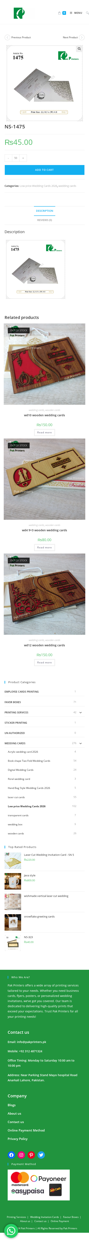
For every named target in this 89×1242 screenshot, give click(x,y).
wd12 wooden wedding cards (44, 645)
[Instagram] (21, 1155)
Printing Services (16, 712)
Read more (44, 432)
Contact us (18, 1032)
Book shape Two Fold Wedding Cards (29, 761)
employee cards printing (22, 691)
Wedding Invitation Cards (44, 1217)
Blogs (12, 1105)
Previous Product (21, 37)
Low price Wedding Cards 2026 (38, 186)
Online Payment (60, 1221)
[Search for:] (86, 13)
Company (17, 1096)
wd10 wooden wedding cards (44, 415)
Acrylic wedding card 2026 (23, 752)
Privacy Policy (18, 1139)
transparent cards (18, 815)
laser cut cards (16, 797)
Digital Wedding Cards (21, 770)
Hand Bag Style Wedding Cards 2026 (29, 788)
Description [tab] (44, 211)
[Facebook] (11, 1155)
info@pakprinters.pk (31, 1042)
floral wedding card (19, 779)
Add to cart (44, 170)
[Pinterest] (31, 1155)
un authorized (15, 733)
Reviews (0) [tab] (44, 220)
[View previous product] (7, 37)
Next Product (70, 37)
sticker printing (16, 722)
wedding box (15, 824)
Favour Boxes (71, 1217)
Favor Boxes (13, 702)
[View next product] (82, 37)
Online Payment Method (26, 1130)
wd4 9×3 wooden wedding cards (44, 530)
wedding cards (67, 186)
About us (14, 1113)
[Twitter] (41, 1155)
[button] (79, 48)
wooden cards (52, 410)
